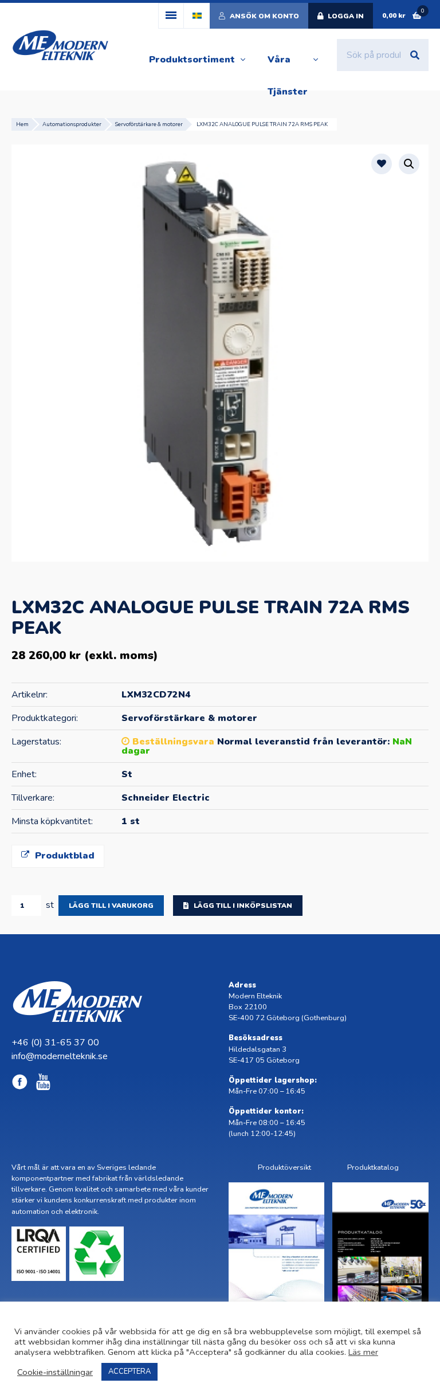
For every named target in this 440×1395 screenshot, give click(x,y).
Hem (22, 124)
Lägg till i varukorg (111, 905)
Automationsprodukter (71, 124)
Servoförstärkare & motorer (149, 124)
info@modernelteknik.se (59, 1056)
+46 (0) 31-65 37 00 (55, 1042)
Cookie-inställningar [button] (55, 1372)
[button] (409, 164)
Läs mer (363, 1352)
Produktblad (63, 855)
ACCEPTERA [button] (129, 1371)
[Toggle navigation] (171, 16)
